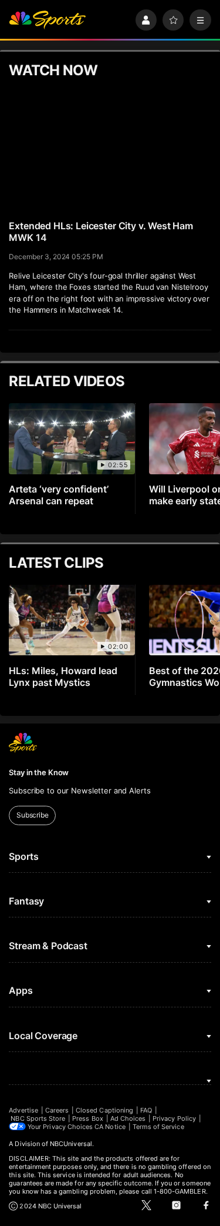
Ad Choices (128, 1118)
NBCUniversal (71, 1144)
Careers (57, 1110)
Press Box (87, 1118)
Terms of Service (158, 1127)
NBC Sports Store (38, 1118)
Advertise (23, 1110)
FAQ (146, 1110)
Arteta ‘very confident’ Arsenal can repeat (59, 495)
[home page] (47, 20)
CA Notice (110, 1127)
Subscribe (32, 814)
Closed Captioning (104, 1110)
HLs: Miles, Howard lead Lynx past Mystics (63, 676)
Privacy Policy (174, 1118)
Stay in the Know (39, 772)
